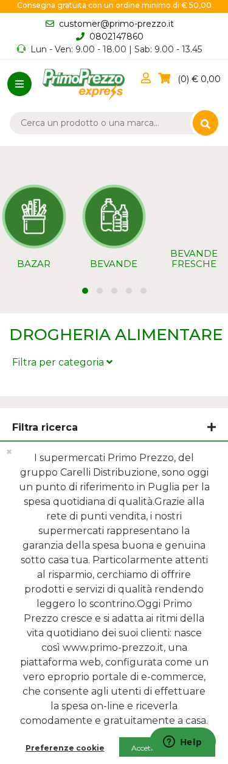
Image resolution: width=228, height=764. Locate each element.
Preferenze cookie (65, 747)
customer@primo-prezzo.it (116, 23)
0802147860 (116, 36)
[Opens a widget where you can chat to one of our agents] (182, 743)
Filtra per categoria (59, 362)
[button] (148, 79)
